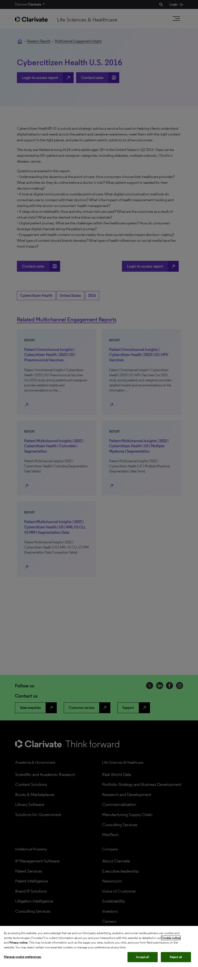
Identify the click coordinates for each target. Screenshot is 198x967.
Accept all (142, 957)
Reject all (176, 957)
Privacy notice (18, 942)
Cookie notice (171, 938)
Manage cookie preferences (22, 957)
